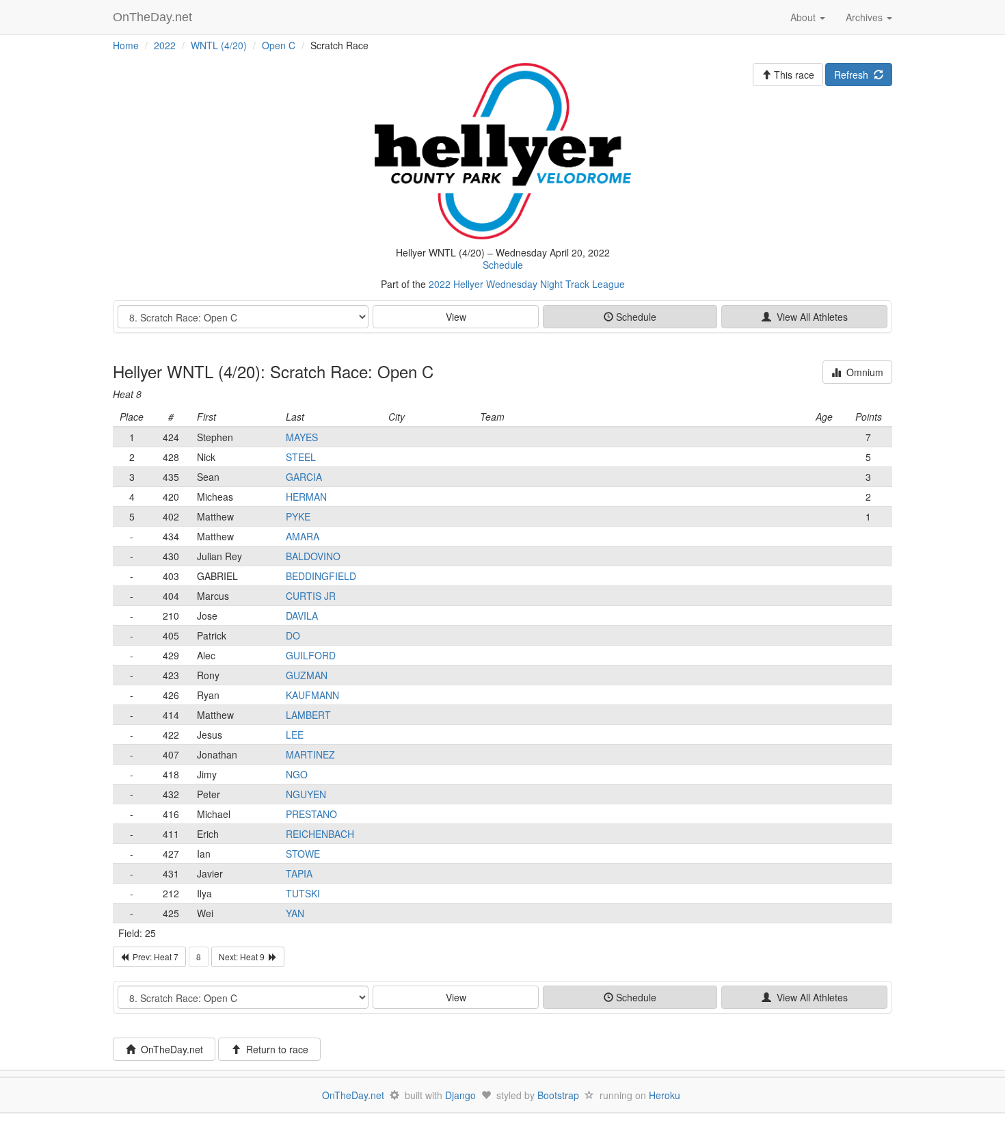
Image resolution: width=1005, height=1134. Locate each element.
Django (460, 1095)
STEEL (301, 457)
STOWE (303, 853)
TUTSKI (303, 893)
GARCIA (304, 477)
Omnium (862, 372)
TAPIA (299, 873)
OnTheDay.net (154, 17)
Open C (278, 45)
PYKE (298, 516)
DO (293, 635)
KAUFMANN (312, 695)
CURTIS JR (311, 596)
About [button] (804, 17)
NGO (297, 774)
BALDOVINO (313, 556)
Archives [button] (865, 17)
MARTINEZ (310, 754)
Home (126, 45)
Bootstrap (558, 1095)
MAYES (302, 437)
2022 (165, 45)
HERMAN (306, 496)
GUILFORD (311, 655)
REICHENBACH (320, 834)
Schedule (503, 265)
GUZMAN (306, 675)
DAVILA (302, 615)
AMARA (302, 536)
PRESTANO (311, 814)
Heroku (664, 1095)
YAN (295, 913)
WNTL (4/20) (219, 45)
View (456, 317)
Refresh (854, 74)
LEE (295, 734)
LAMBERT (308, 715)
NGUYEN (306, 794)
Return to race (274, 1049)
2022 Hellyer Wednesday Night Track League (527, 284)
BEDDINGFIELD (321, 576)
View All (809, 317)
